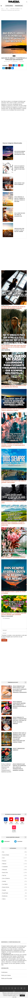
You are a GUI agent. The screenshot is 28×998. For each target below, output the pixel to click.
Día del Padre (14, 893)
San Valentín (14, 884)
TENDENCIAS (19, 5)
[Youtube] (15, 988)
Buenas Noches (14, 887)
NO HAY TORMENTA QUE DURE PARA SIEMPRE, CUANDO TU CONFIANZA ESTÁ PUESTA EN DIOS (13, 445)
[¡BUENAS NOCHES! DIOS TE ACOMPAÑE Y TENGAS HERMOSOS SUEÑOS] (14, 389)
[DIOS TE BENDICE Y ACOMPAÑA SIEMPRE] (14, 527)
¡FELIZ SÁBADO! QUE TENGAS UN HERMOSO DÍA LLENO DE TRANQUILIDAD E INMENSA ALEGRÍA (19, 767)
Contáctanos (4, 972)
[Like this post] (10, 65)
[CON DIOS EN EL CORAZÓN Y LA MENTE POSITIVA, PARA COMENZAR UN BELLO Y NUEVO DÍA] (14, 505)
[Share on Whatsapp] (22, 65)
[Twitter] (6, 988)
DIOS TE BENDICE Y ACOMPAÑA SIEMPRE (13, 557)
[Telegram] (21, 988)
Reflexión (14, 863)
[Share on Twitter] (16, 65)
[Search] (26, 1)
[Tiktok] (24, 988)
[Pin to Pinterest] (19, 65)
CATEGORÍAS (9, 5)
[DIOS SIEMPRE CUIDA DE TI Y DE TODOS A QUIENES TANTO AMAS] (14, 449)
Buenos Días (14, 872)
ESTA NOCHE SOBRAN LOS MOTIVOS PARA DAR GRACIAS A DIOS (19, 153)
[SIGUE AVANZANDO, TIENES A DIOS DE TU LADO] (14, 485)
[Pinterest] (12, 988)
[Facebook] (3, 988)
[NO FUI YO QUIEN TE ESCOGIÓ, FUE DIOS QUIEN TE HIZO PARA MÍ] (8, 168)
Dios (7, 8)
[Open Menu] (1, 5)
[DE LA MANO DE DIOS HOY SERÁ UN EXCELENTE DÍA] (8, 215)
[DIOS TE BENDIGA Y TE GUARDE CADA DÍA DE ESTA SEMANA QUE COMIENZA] (14, 595)
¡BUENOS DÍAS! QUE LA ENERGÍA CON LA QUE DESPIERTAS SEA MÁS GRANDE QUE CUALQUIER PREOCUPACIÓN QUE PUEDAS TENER (19, 737)
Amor (14, 857)
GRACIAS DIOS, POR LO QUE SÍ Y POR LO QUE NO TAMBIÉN (19, 230)
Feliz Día (14, 875)
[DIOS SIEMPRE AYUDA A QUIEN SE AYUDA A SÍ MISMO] (14, 560)
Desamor (14, 860)
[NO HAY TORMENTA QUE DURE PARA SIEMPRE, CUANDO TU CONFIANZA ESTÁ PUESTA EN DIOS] (14, 413)
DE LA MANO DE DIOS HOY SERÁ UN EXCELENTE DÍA (19, 215)
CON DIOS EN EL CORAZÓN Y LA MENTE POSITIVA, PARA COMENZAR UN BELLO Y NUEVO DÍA (13, 523)
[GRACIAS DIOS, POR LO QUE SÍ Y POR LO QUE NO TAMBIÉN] (8, 230)
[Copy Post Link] (6, 68)
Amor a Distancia (14, 878)
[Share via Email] (12, 68)
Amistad (14, 881)
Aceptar (22, 995)
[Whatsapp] (18, 988)
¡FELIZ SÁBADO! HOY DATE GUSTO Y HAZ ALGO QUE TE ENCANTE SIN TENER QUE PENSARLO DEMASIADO (20, 689)
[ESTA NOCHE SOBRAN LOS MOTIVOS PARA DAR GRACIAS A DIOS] (8, 153)
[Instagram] (9, 988)
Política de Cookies (6, 975)
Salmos (14, 898)
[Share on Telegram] (3, 68)
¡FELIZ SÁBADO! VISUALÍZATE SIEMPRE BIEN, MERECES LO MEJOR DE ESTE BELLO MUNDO (19, 705)
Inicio (2, 8)
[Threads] (14, 991)
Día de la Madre (14, 854)
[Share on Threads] (9, 68)
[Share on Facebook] (14, 65)
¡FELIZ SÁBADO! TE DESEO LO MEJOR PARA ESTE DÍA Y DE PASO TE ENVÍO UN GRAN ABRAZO (20, 720)
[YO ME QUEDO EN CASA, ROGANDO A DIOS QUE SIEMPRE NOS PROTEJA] (14, 352)
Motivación (14, 869)
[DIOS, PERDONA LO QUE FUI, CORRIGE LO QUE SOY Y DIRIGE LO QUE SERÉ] (8, 199)
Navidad (14, 890)
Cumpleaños (14, 866)
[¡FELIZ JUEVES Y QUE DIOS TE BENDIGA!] (8, 184)
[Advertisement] (14, 16)
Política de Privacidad (6, 978)
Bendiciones (14, 896)
